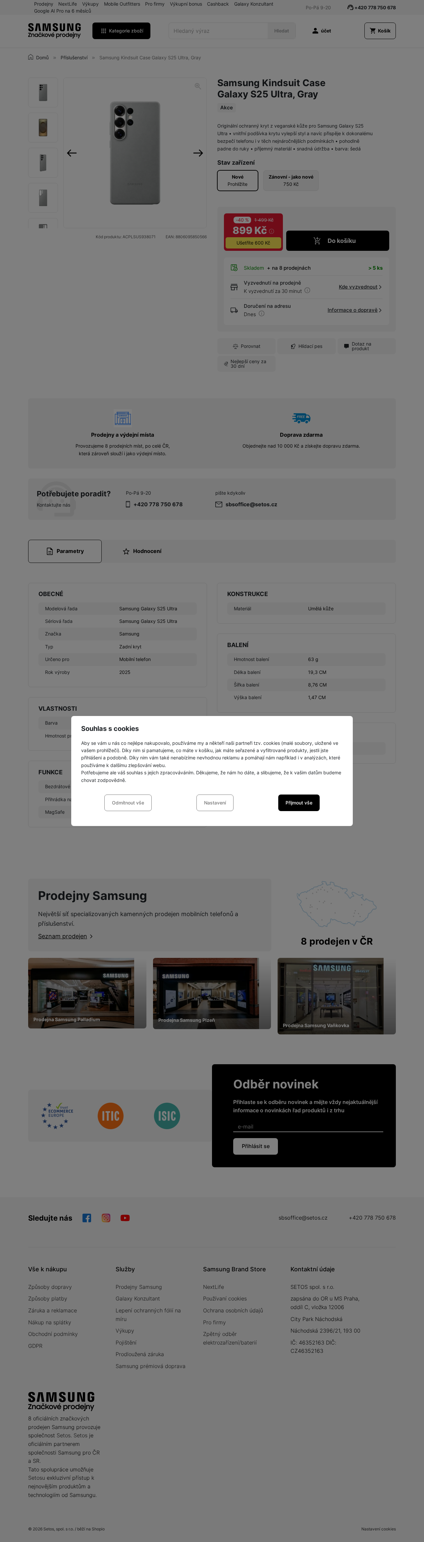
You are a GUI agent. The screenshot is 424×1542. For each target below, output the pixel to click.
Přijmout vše (299, 802)
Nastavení (215, 802)
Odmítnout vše (128, 802)
